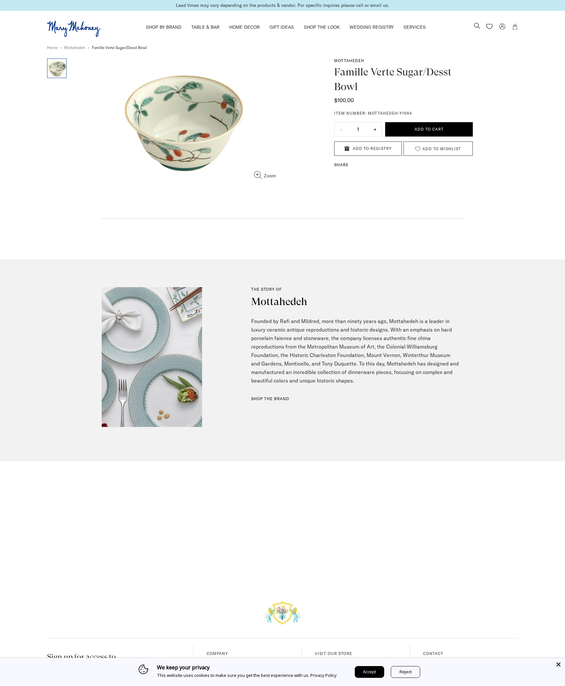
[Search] (477, 26)
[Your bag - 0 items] (515, 28)
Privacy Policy (323, 675)
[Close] (558, 664)
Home (52, 47)
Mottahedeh (74, 47)
